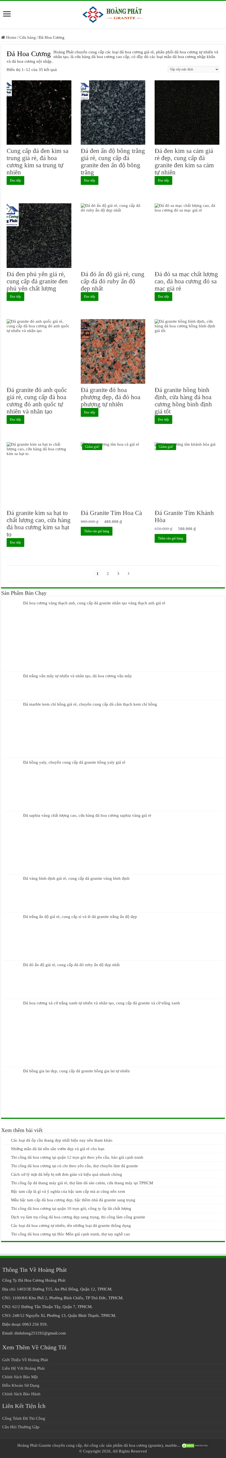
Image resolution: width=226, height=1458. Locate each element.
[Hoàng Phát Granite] (113, 13)
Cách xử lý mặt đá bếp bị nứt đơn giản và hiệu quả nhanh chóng (66, 1174)
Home (11, 37)
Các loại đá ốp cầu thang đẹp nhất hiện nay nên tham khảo (61, 1140)
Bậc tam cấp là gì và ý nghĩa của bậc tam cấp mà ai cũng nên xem (68, 1191)
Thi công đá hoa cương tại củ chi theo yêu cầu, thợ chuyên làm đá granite (74, 1166)
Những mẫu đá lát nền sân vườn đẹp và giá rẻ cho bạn (57, 1149)
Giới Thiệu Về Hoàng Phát (25, 1360)
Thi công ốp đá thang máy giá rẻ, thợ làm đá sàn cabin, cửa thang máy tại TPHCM (82, 1183)
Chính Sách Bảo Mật (20, 1377)
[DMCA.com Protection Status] (195, 1445)
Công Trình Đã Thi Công (23, 1418)
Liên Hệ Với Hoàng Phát (23, 1368)
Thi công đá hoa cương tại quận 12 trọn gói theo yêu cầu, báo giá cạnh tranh (77, 1157)
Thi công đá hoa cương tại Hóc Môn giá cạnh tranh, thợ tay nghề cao (70, 1234)
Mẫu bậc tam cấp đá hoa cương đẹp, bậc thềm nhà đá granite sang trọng (73, 1200)
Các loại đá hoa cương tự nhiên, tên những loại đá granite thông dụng (71, 1225)
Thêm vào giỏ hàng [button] (96, 531)
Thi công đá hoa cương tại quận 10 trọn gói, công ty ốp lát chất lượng (71, 1208)
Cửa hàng (27, 37)
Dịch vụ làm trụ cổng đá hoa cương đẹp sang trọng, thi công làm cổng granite (78, 1217)
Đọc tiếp (15, 180)
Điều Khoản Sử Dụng (20, 1385)
